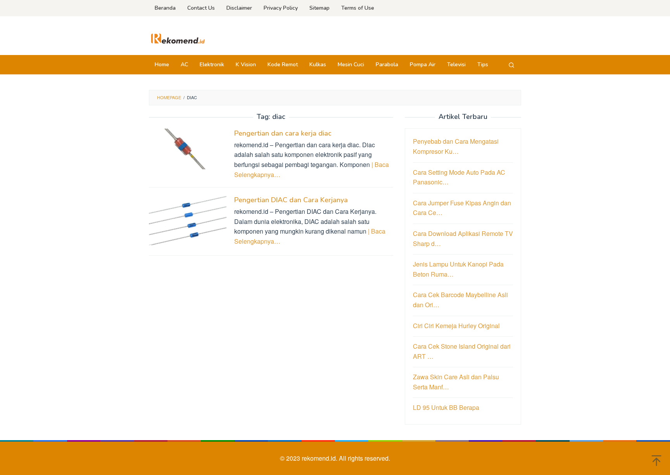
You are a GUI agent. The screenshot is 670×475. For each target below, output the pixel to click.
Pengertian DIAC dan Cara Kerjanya (291, 200)
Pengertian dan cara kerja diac (283, 133)
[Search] (511, 64)
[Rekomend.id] (178, 37)
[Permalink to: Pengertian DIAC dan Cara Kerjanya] (187, 220)
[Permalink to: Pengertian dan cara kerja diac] (187, 148)
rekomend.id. (320, 458)
